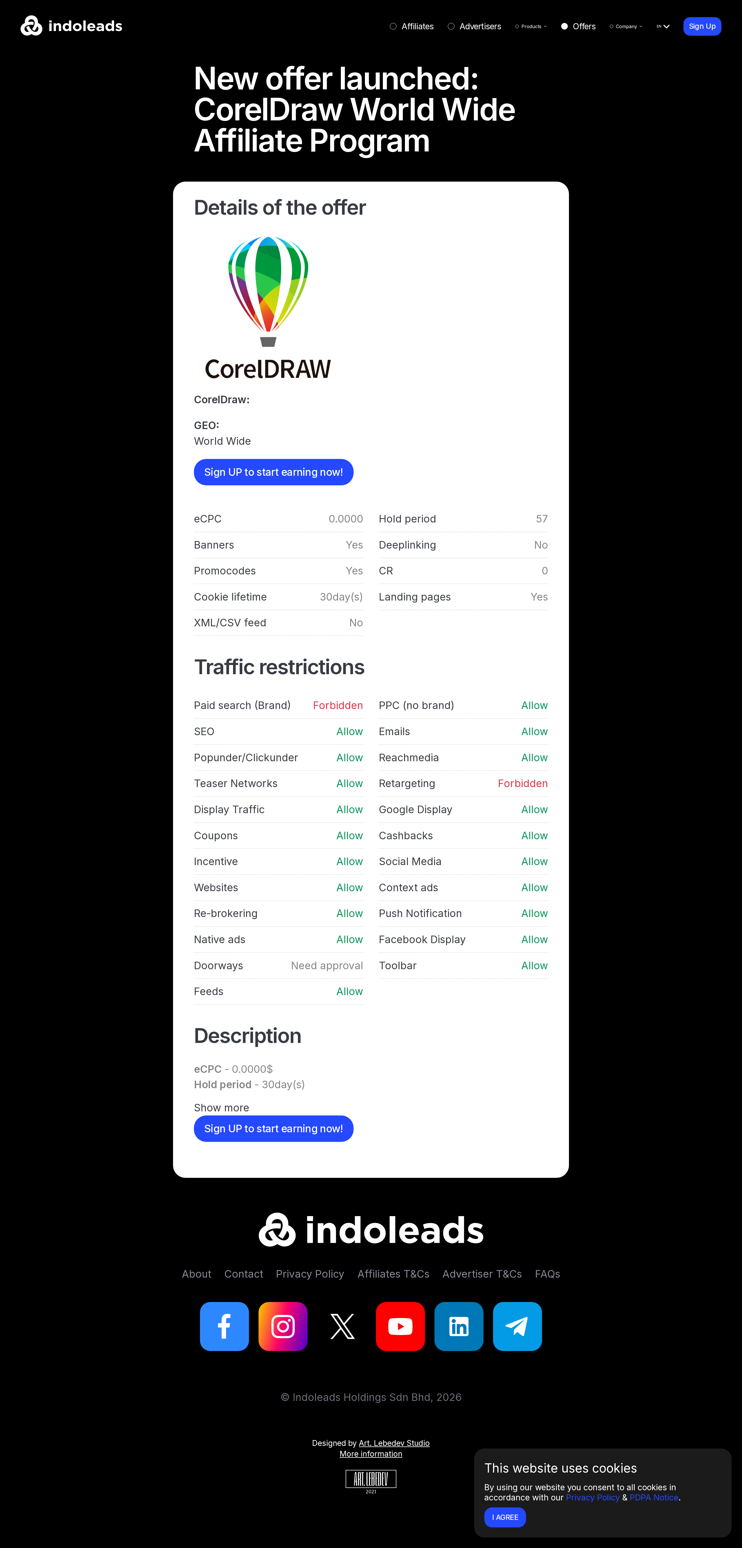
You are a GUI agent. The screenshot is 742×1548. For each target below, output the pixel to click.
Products (531, 26)
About (196, 1274)
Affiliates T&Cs (393, 1274)
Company (626, 26)
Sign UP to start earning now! (273, 472)
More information (371, 1453)
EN (659, 26)
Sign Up (702, 26)
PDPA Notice (654, 1497)
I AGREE (505, 1517)
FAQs (547, 1274)
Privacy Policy (593, 1497)
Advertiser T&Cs (482, 1274)
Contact (243, 1274)
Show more (221, 1108)
